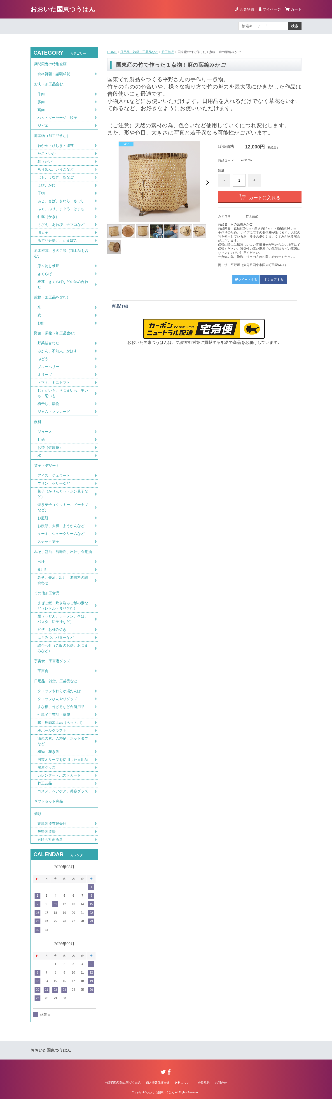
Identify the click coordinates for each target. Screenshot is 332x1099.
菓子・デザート (46, 465)
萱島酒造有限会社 (51, 824)
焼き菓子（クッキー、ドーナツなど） (62, 507)
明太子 (42, 232)
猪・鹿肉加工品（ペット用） (60, 722)
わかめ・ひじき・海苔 (55, 146)
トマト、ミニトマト (53, 382)
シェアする (275, 279)
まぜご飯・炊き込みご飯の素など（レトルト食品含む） (62, 605)
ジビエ (42, 125)
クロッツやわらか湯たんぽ (59, 691)
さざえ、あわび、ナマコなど (60, 225)
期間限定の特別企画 (50, 64)
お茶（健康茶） (50, 447)
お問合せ (221, 1082)
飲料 (37, 422)
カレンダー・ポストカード (59, 775)
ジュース (44, 432)
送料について (183, 1082)
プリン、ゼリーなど (53, 483)
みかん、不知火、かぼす (57, 351)
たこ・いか (46, 153)
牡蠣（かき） (48, 217)
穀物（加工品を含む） (52, 297)
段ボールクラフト (51, 730)
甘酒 (41, 440)
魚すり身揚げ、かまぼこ (57, 240)
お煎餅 (42, 518)
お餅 (41, 323)
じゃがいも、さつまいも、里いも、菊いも (62, 393)
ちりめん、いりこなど (55, 169)
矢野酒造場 (46, 831)
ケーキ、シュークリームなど (60, 534)
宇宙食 (42, 671)
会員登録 (247, 9)
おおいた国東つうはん (63, 9)
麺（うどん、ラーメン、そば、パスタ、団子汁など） (62, 619)
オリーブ (44, 375)
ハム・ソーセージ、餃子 (57, 118)
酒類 (37, 814)
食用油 (42, 569)
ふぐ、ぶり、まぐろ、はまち (60, 209)
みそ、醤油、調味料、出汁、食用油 (63, 552)
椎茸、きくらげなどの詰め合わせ (62, 284)
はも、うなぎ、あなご (55, 177)
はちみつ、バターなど (55, 637)
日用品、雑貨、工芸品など (139, 52)
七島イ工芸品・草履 (53, 715)
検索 (294, 26)
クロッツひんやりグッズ (57, 699)
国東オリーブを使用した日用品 (62, 759)
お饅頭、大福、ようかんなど (60, 526)
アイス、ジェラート (53, 475)
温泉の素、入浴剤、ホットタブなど (62, 741)
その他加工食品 (46, 593)
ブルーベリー (48, 367)
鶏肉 (41, 110)
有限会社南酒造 (50, 839)
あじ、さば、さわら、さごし (60, 201)
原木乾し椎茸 (48, 266)
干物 (41, 193)
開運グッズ (46, 767)
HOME (112, 52)
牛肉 (41, 94)
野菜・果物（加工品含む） (55, 333)
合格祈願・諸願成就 (53, 74)
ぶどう (42, 359)
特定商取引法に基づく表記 (122, 1082)
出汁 (41, 562)
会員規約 (204, 1082)
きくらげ (44, 274)
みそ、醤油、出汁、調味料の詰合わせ (62, 580)
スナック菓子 (48, 542)
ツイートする (247, 279)
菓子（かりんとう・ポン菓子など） (62, 494)
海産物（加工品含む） (52, 136)
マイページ (272, 9)
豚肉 (41, 102)
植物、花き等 (48, 752)
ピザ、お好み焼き (51, 630)
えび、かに (46, 185)
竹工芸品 (167, 52)
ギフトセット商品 (48, 801)
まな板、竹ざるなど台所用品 (60, 707)
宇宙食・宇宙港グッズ (52, 661)
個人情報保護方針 (157, 1082)
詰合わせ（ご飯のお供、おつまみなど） (62, 648)
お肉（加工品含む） (50, 84)
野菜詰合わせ (48, 343)
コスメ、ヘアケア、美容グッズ (62, 791)
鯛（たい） (46, 161)
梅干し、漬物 (48, 404)
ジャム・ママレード (53, 412)
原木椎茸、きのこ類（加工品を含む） (61, 253)
